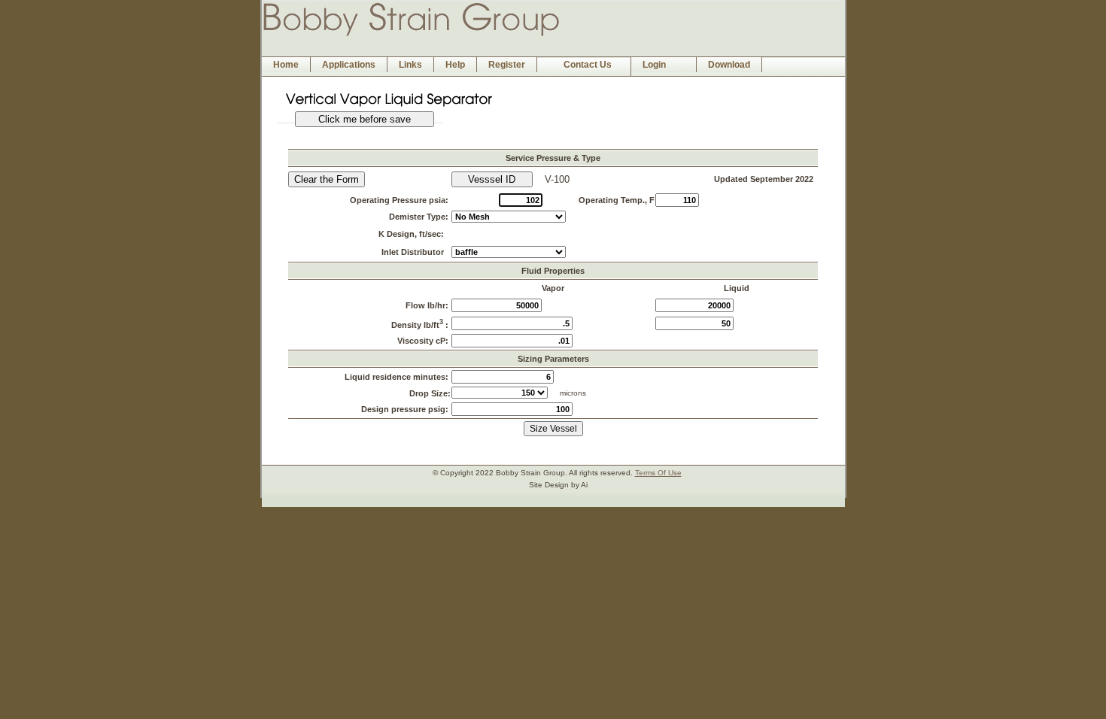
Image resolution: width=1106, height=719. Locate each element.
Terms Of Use (658, 473)
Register (506, 64)
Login (654, 64)
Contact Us (588, 64)
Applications (348, 64)
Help (455, 64)
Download (729, 64)
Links (410, 64)
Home (286, 64)
